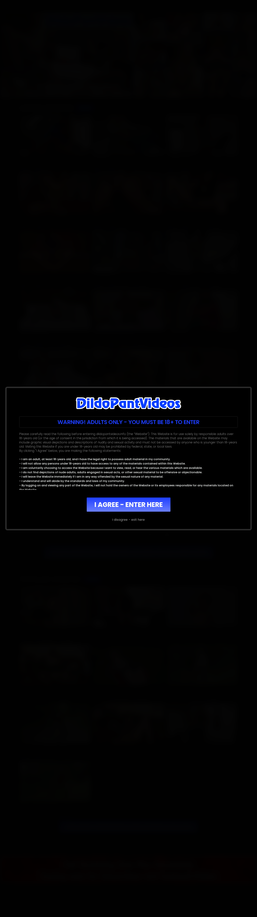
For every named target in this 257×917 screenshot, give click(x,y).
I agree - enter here (128, 504)
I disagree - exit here (128, 519)
